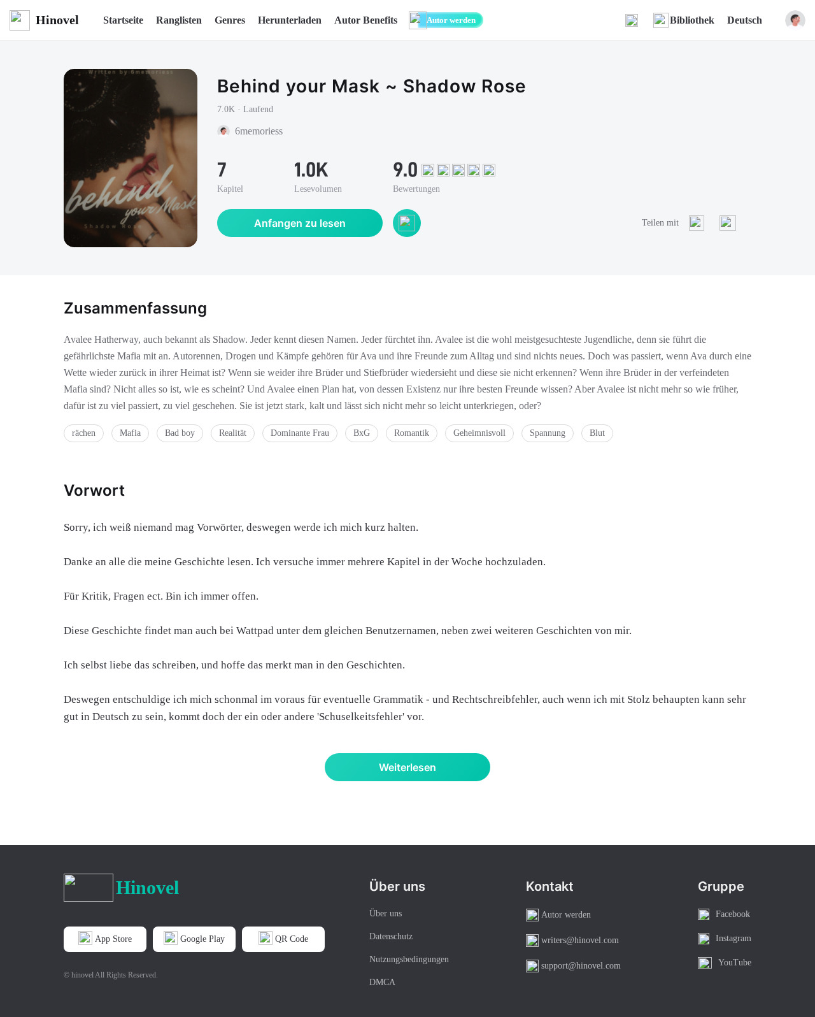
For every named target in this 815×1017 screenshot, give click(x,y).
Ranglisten (179, 20)
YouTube (734, 962)
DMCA (382, 982)
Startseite (123, 20)
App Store (113, 939)
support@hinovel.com (581, 965)
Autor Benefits (365, 20)
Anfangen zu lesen (300, 223)
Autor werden (451, 20)
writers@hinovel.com (580, 940)
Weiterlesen (407, 767)
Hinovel (57, 20)
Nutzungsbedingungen (409, 959)
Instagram (733, 938)
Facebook (733, 914)
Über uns (385, 913)
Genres (230, 20)
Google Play (202, 939)
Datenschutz (391, 936)
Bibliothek (692, 20)
